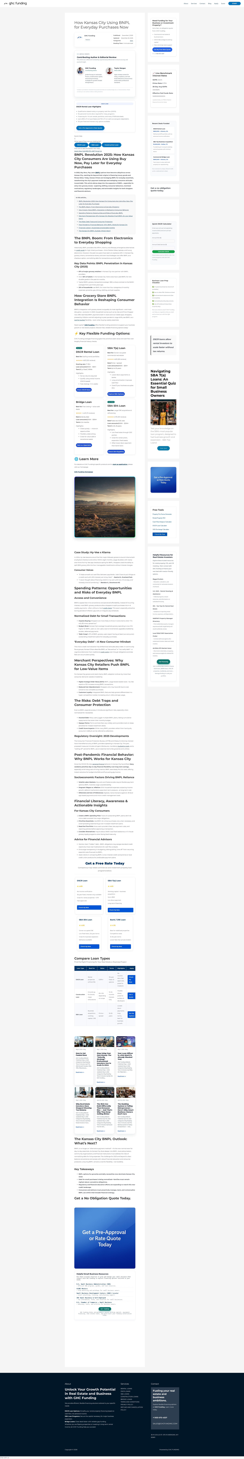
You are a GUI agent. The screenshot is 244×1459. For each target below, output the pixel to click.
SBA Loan (95, 145)
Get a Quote (131, 996)
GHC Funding (90, 325)
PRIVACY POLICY (127, 1404)
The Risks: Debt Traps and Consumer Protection (96, 222)
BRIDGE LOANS (126, 1399)
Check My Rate (84, 907)
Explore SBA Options (116, 394)
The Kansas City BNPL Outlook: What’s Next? (95, 231)
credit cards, (104, 652)
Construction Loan (111, 145)
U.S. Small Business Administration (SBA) (94, 1284)
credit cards (80, 250)
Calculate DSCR (163, 251)
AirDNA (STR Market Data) (162, 648)
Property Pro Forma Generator (162, 514)
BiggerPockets (158, 579)
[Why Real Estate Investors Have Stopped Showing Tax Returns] (83, 1092)
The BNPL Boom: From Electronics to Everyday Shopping (99, 207)
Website (87, 39)
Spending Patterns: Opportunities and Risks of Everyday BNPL (101, 213)
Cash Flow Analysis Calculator (162, 522)
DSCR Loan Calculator (160, 525)
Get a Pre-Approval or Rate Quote (90, 128)
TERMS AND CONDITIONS (130, 1402)
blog (131, 40)
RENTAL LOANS (126, 1389)
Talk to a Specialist (84, 445)
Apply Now (78, 151)
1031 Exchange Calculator (161, 529)
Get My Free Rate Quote (162, 49)
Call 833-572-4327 (88, 151)
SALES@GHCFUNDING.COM (165, 1424)
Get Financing (163, 662)
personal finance (98, 764)
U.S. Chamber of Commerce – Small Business (94, 1302)
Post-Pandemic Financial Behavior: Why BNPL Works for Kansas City (103, 225)
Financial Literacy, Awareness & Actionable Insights (97, 228)
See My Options (131, 1014)
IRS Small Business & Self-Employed (91, 1298)
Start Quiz (163, 448)
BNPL (98, 172)
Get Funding (105, 1309)
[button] (234, 3)
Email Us (98, 151)
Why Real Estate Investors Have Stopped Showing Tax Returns (84, 1107)
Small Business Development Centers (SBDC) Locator (98, 1293)
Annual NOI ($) (156, 237)
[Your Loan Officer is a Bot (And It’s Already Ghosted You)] (125, 1041)
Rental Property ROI (159, 518)
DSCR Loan (81, 145)
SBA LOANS (125, 1394)
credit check (107, 608)
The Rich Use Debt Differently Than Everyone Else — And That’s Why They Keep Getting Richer (104, 1109)
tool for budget (79, 320)
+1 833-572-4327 (160, 1418)
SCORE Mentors (82, 1289)
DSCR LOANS (125, 1391)
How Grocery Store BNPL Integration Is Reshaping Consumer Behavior (104, 210)
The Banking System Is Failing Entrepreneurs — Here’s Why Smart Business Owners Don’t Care (125, 1109)
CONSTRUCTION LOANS (129, 1397)
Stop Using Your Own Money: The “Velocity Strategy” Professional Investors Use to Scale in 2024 (104, 1059)
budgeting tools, (123, 746)
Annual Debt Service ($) (159, 244)
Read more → (80, 1072)
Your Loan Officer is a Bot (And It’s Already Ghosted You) (125, 1056)
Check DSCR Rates (84, 390)
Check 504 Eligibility (116, 452)
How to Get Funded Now (81, 1054)
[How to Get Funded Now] (83, 1041)
